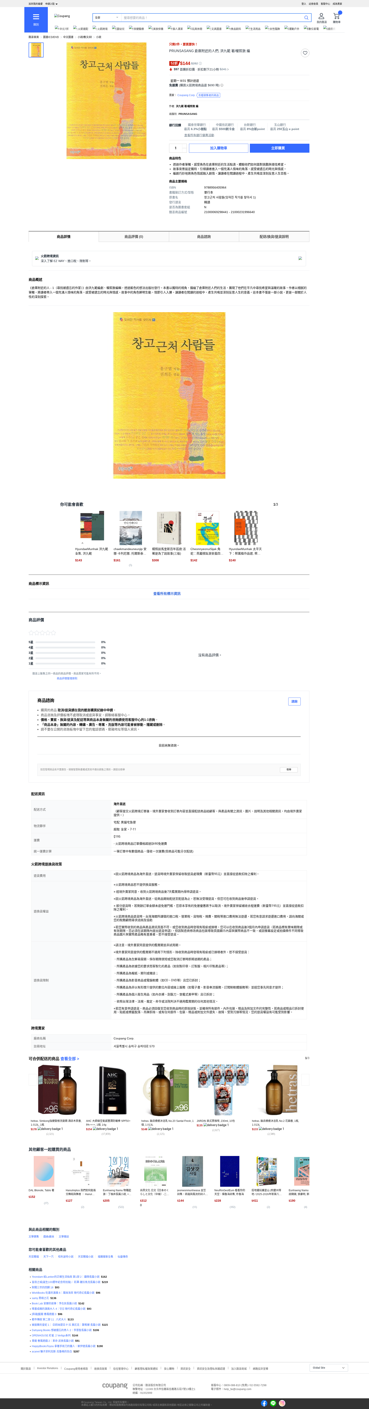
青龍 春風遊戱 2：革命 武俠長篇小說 (53, 1340)
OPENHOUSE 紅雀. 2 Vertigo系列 (51, 1335)
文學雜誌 (64, 1236)
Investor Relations (47, 1368)
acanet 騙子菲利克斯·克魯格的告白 (52, 1351)
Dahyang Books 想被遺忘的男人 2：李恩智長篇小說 (62, 1330)
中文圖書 (68, 37)
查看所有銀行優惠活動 (199, 135)
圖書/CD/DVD (51, 37)
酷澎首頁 (34, 37)
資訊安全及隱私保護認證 (211, 1368)
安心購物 (169, 1368)
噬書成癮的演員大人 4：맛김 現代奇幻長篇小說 (58, 1308)
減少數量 (184, 146)
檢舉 (289, 769)
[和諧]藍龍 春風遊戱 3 (44, 1314)
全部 (97, 17)
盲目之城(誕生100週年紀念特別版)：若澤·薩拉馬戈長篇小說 (66, 1282)
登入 (304, 4)
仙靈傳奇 (123, 1256)
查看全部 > (69, 1059)
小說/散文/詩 (85, 37)
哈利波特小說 (65, 1256)
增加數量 (184, 150)
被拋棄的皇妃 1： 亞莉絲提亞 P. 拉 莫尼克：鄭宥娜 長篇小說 (66, 1324)
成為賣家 (337, 4)
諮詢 (294, 701)
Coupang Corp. (198, 95)
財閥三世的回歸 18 (42, 1287)
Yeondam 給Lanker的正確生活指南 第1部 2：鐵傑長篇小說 (66, 1276)
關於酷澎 (26, 1368)
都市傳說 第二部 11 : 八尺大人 (49, 1319)
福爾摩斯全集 (105, 1256)
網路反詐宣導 (260, 1368)
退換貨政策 (100, 1368)
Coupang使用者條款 (76, 1368)
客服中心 (325, 4)
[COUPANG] (114, 1387)
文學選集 (34, 1236)
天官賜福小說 (85, 1256)
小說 (98, 37)
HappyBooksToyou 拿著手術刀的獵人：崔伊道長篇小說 (63, 1346)
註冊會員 (313, 4)
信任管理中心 (121, 1368)
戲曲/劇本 (48, 1236)
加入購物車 (218, 148)
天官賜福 (34, 1256)
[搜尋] (306, 17)
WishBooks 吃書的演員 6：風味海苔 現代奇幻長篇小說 (63, 1292)
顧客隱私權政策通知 (146, 1368)
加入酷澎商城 (239, 1368)
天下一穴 (48, 1256)
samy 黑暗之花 (40, 1298)
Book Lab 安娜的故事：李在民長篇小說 (54, 1303)
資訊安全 (185, 1368)
